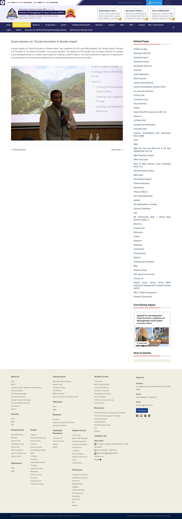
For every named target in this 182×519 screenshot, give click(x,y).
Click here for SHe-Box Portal (81, 30)
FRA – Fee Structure (156, 25)
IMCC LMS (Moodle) (79, 438)
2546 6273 (113, 450)
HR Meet (34, 456)
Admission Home (141, 57)
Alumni (13, 409)
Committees (139, 249)
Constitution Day (141, 99)
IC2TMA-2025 (140, 120)
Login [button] (8, 30)
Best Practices (140, 78)
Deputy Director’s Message (21, 400)
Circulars (56, 419)
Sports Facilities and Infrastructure (65, 397)
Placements (139, 187)
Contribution (156, 3)
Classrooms (15, 447)
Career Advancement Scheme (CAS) (149, 87)
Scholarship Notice (79, 441)
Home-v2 (138, 116)
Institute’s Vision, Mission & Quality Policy (26, 387)
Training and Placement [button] (81, 25)
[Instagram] (145, 416)
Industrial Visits (140, 129)
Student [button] (111, 25)
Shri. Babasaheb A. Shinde (145, 204)
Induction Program (37, 484)
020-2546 (100, 450)
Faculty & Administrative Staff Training (38, 462)
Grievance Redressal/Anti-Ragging (78, 484)
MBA (136, 144)
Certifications (77, 463)
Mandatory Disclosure (102, 425)
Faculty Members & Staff (20, 403)
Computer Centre (17, 444)
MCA (13, 419)
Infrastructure (139, 253)
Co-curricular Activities (143, 91)
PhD (12, 425)
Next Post (117, 150)
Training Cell (57, 438)
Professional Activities (102, 394)
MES (13, 381)
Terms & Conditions (142, 208)
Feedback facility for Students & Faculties (109, 413)
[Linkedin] (149, 416)
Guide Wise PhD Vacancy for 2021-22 (150, 112)
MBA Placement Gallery (144, 155)
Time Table (76, 435)
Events (136, 236)
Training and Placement (144, 261)
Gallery (137, 108)
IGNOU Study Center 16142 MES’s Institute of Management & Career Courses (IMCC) (152, 285)
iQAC (136, 140)
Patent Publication (141, 183)
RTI (73, 502)
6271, (106, 450)
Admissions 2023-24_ (143, 66)
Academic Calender (79, 444)
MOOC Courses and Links (104, 400)
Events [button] (63, 25)
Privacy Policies (140, 192)
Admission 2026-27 (21, 25)
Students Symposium (143, 296)
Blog (135, 266)
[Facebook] (137, 416)
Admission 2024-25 (142, 53)
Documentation (140, 103)
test (135, 212)
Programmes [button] (50, 25)
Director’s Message (18, 397)
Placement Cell (58, 441)
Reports (137, 257)
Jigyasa (33, 435)
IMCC (13, 384)
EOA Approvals (77, 493)
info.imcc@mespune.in (107, 453)
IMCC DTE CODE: (19, 2)
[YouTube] (141, 416)
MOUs (55, 447)
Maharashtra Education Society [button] (130, 3)
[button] (2, 2)
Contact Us (138, 278)
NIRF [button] (131, 25)
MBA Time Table (141, 159)
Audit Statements (141, 74)
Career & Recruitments (143, 83)
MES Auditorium (17, 450)
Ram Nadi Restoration (143, 196)
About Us (138, 224)
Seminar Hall (16, 441)
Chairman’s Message (18, 394)
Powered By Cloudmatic (162, 516)
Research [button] (99, 25)
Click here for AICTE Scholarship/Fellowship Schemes (45, 30)
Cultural (33, 444)
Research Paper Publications (63, 422)
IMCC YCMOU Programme (145, 292)
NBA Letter (138, 175)
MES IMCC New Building (62, 381)
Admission (138, 245)
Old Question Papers (143, 179)
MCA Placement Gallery (144, 171)
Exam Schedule (78, 454)
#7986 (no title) (140, 49)
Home (8, 25)
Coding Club (139, 95)
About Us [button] (36, 25)
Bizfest (19, 30)
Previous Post (18, 150)
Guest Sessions (36, 447)
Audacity (137, 70)
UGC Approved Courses (144, 274)
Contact (142, 25)
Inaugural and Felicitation (144, 124)
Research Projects (59, 425)
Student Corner (140, 270)
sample (137, 200)
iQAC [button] (122, 25)
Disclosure (138, 232)
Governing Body (17, 391)
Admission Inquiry (141, 61)
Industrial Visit (36, 481)
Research (138, 240)
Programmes (139, 228)
